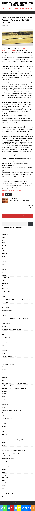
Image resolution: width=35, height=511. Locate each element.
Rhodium (4, 442)
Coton (3, 305)
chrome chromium (6, 291)
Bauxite (4, 264)
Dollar (3, 321)
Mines (3, 413)
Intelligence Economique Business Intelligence (14, 388)
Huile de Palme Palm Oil (8, 375)
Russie (3, 445)
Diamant (4, 315)
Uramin (3, 488)
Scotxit (3, 448)
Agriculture (4, 240)
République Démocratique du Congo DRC (12, 440)
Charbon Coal (5, 286)
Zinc (3, 496)
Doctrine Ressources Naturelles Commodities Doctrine (16, 318)
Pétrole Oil (4, 434)
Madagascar (5, 404)
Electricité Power (6, 337)
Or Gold (8, 194)
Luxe (3, 402)
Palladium (4, 429)
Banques (4, 259)
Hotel (3, 372)
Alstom (3, 242)
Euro (3, 345)
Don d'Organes (6, 323)
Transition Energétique (8, 477)
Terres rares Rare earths (8, 467)
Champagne (5, 283)
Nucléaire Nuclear (6, 421)
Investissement (6, 391)
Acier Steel (4, 232)
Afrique (3, 237)
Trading (4, 475)
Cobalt (3, 296)
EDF (3, 334)
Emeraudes (5, 340)
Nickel (3, 415)
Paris (3, 431)
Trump (3, 480)
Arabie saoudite (6, 251)
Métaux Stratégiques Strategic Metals (11, 410)
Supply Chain (5, 464)
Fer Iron (4, 353)
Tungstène (4, 483)
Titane (3, 472)
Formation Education (7, 359)
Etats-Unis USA (6, 342)
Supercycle (4, 461)
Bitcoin (3, 267)
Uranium (4, 491)
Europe (3, 348)
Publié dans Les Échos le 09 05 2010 (11, 190)
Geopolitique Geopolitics (8, 364)
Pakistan (4, 426)
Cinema (4, 294)
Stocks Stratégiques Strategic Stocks (11, 453)
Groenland (4, 369)
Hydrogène (4, 377)
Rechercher (5, 221)
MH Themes (27, 503)
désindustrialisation (7, 310)
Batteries (4, 261)
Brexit (3, 272)
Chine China (5, 288)
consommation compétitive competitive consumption (16, 299)
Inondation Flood (6, 386)
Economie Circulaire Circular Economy (12, 329)
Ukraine (4, 485)
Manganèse (5, 407)
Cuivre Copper (5, 307)
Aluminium (4, 248)
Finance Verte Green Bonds (9, 356)
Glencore (4, 367)
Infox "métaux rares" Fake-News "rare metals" (14, 383)
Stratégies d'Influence (7, 456)
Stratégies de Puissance (8, 458)
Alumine (4, 245)
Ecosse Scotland (6, 332)
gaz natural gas (6, 361)
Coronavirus (5, 302)
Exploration (5, 350)
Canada (4, 275)
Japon (3, 396)
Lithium (4, 399)
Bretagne (4, 269)
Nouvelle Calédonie (7, 418)
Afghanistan (5, 234)
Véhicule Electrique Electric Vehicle (10, 494)
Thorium (4, 469)
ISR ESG (4, 394)
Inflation (4, 380)
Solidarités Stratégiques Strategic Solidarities (13, 450)
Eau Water (4, 326)
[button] (33, 12)
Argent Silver (5, 253)
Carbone (4, 280)
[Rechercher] (30, 224)
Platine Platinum (6, 437)
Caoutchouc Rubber (7, 278)
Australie (4, 256)
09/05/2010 (5, 25)
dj (11, 25)
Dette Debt (5, 313)
